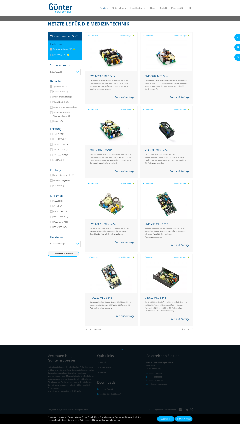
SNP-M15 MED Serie (156, 224)
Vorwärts (97, 329)
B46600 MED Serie (155, 297)
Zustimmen (165, 419)
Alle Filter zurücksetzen (63, 253)
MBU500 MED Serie (101, 150)
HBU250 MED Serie (101, 297)
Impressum (116, 420)
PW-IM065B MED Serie (103, 224)
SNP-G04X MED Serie (157, 76)
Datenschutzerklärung (89, 420)
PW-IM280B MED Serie (103, 76)
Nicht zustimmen (183, 419)
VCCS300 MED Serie (156, 150)
